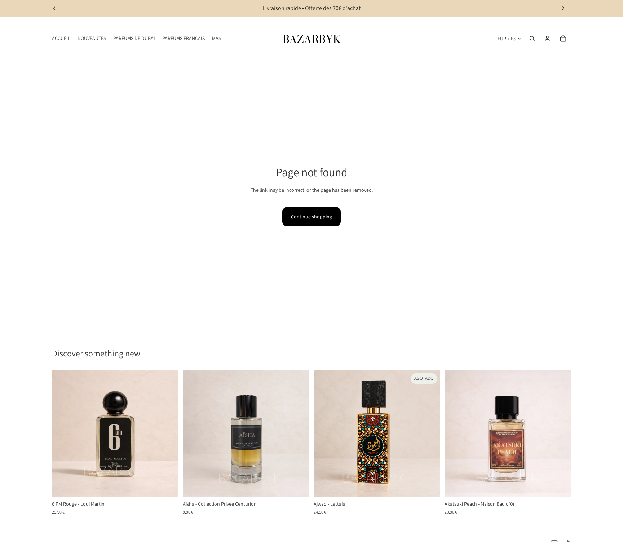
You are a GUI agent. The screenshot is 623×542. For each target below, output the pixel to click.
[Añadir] (167, 486)
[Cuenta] (547, 38)
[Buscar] (532, 38)
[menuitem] (216, 39)
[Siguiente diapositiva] (563, 8)
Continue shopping (311, 216)
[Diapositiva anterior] (54, 8)
